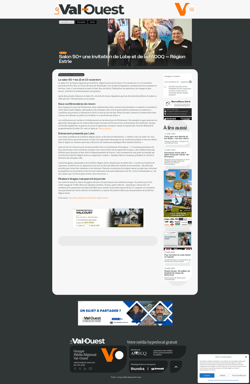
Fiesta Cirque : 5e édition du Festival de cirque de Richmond (177, 273)
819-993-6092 (79, 365)
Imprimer (185, 82)
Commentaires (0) (171, 82)
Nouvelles (81, 22)
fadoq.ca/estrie (105, 128)
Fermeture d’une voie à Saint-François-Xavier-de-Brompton (177, 155)
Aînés (92, 22)
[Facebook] (187, 75)
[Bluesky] (169, 75)
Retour (63, 53)
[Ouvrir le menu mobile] (190, 10)
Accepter (207, 375)
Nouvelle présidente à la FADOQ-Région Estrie (88, 198)
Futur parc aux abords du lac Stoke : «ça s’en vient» (176, 138)
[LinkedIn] (175, 75)
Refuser (222, 375)
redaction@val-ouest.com (84, 362)
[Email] (181, 75)
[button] (246, 357)
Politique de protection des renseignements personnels (223, 380)
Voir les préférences (239, 375)
